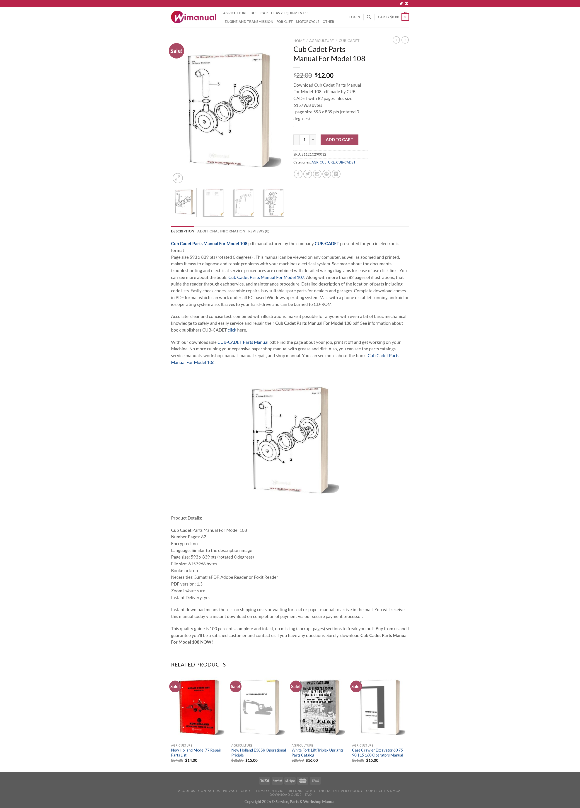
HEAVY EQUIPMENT (287, 13)
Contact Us (209, 791)
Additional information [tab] (221, 231)
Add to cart (339, 139)
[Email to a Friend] (317, 174)
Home (298, 40)
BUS (254, 13)
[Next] (279, 110)
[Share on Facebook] (298, 174)
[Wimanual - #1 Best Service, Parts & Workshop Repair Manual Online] (193, 17)
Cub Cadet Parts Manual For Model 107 (266, 277)
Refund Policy (302, 791)
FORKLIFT (284, 22)
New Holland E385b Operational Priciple (258, 752)
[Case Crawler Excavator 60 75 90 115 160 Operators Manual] (380, 707)
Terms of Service (269, 791)
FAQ (308, 794)
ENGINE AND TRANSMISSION (249, 22)
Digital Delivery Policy (340, 791)
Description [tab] (182, 231)
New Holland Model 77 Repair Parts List (196, 752)
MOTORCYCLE (307, 22)
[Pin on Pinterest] (326, 174)
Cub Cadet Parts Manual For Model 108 (209, 243)
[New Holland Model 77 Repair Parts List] (199, 707)
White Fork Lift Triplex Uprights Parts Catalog (317, 752)
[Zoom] (178, 178)
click (232, 329)
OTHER (328, 22)
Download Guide (286, 794)
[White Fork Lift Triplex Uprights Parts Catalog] (320, 707)
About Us (186, 791)
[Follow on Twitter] (401, 3)
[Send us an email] (406, 3)
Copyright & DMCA (383, 791)
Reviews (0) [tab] (258, 231)
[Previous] (179, 110)
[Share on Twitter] (307, 174)
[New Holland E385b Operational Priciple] (259, 707)
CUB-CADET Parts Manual (243, 342)
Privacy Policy (237, 791)
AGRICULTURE (235, 13)
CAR (264, 13)
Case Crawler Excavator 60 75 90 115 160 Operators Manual (377, 752)
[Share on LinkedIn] (336, 174)
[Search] (369, 17)
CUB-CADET (349, 40)
